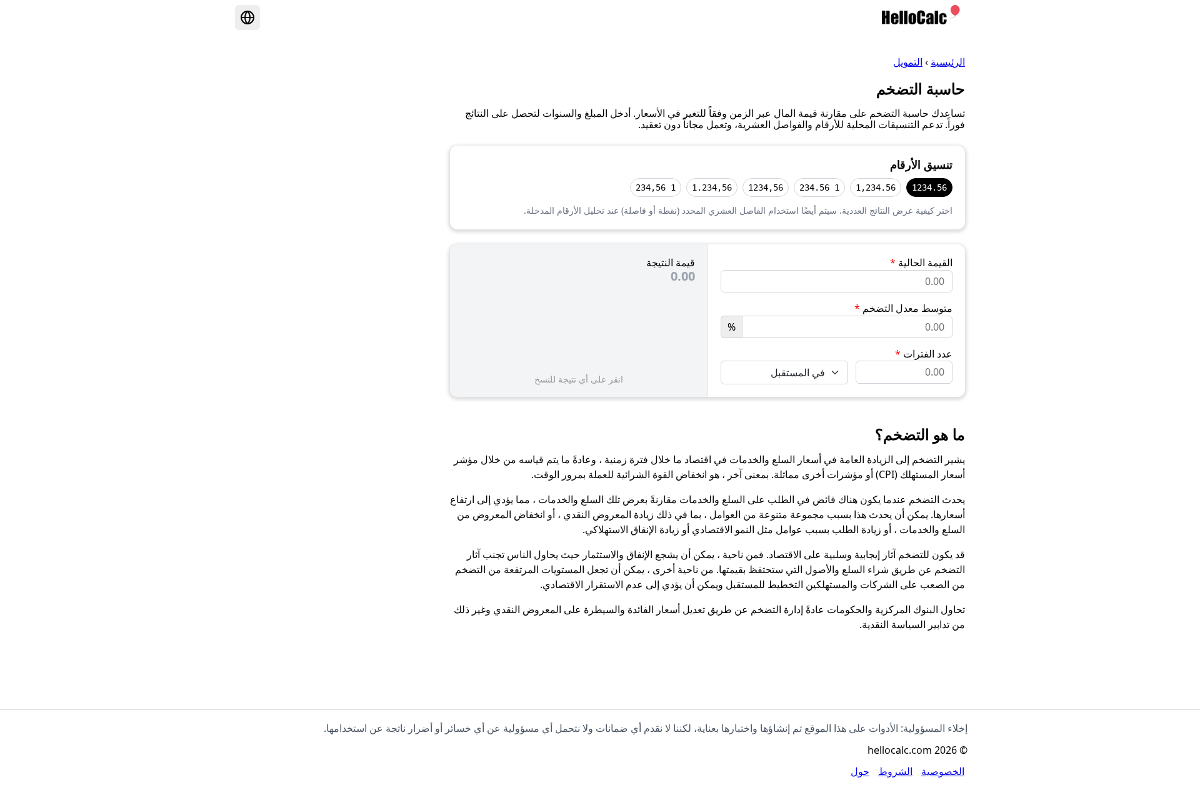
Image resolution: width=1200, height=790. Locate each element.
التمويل (907, 62)
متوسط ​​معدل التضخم (903, 308)
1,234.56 (876, 187)
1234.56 (929, 187)
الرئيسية (948, 62)
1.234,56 (712, 187)
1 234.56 (819, 187)
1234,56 (765, 187)
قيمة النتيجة (670, 262)
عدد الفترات (923, 353)
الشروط (895, 771)
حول (860, 771)
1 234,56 (656, 187)
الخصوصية (942, 771)
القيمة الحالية (921, 262)
